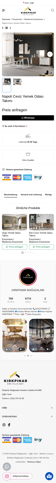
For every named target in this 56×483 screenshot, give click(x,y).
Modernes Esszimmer (33, 19)
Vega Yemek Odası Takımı (11, 234)
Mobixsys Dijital (34, 462)
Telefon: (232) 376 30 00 (13, 398)
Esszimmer (17, 19)
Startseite (6, 19)
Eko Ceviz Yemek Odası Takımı (40, 234)
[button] (50, 54)
